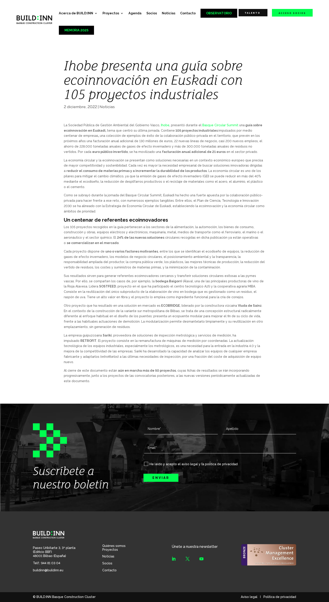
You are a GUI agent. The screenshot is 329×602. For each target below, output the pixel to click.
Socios (151, 13)
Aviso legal (249, 597)
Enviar (160, 478)
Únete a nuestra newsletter (195, 546)
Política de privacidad (279, 597)
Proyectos (111, 13)
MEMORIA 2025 (76, 30)
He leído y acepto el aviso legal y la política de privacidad (194, 464)
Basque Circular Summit (220, 125)
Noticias (168, 13)
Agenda (134, 13)
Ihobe (165, 125)
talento (252, 13)
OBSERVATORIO (219, 13)
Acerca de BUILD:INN (76, 13)
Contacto (188, 13)
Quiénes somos (114, 546)
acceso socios (292, 13)
